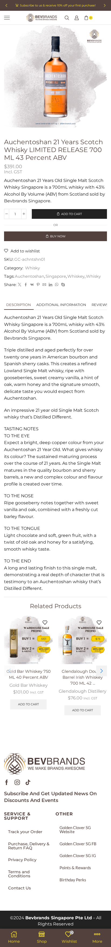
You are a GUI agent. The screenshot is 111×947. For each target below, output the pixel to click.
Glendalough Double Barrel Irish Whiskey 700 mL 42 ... (82, 677)
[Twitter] (19, 285)
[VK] (32, 285)
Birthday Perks (73, 879)
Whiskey (76, 276)
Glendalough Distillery (82, 691)
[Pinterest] (38, 285)
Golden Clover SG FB (78, 843)
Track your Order (25, 831)
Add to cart (71, 214)
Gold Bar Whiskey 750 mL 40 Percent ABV (28, 674)
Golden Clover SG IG (78, 855)
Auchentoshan (29, 276)
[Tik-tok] (28, 782)
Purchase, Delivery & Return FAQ (28, 846)
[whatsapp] (57, 285)
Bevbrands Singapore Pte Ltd (58, 917)
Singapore (56, 276)
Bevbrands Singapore (27, 200)
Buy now (57, 236)
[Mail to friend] (44, 285)
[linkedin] (50, 285)
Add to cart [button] (28, 704)
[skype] (62, 285)
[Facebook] (26, 285)
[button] (6, 5)
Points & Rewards (75, 867)
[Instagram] (17, 782)
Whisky (32, 268)
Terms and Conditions (19, 873)
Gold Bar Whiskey (28, 685)
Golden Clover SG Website (75, 829)
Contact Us (19, 888)
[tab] (19, 305)
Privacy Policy (22, 859)
